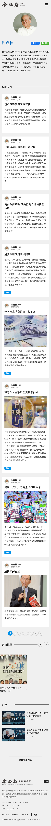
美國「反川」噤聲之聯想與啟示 (22, 487)
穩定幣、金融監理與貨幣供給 (21, 392)
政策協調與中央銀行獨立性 (20, 147)
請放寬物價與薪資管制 (17, 104)
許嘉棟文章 (16, 97)
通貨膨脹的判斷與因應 (17, 254)
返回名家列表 (25, 759)
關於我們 (5, 814)
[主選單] (47, 4)
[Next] (46, 644)
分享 (36, 43)
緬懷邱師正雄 (12, 571)
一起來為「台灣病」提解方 (20, 311)
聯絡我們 (15, 814)
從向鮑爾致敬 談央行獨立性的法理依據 (24, 206)
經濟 (7, 292)
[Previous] (40, 644)
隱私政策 (24, 814)
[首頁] (13, 4)
